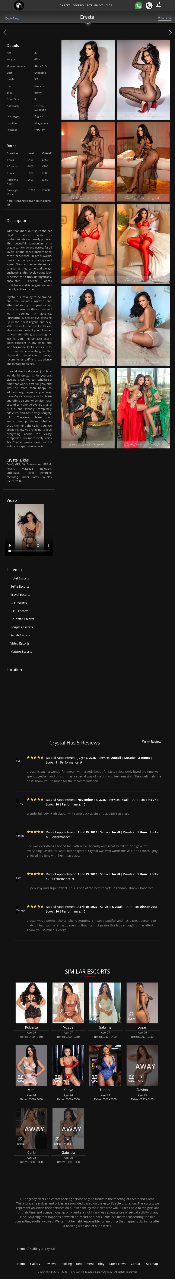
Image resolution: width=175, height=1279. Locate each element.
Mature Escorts (21, 651)
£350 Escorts (19, 611)
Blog (101, 1264)
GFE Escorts (18, 603)
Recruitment (95, 5)
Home (21, 1264)
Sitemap (152, 1264)
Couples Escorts (21, 627)
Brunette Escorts (22, 619)
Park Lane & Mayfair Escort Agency (91, 1272)
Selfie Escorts (19, 586)
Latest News (117, 1264)
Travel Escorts (20, 595)
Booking (78, 5)
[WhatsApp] (138, 5)
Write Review (151, 741)
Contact (136, 1264)
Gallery (65, 5)
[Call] (149, 5)
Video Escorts (19, 643)
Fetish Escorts (20, 635)
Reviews (50, 1264)
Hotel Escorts (19, 578)
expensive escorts (31, 446)
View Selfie (165, 18)
